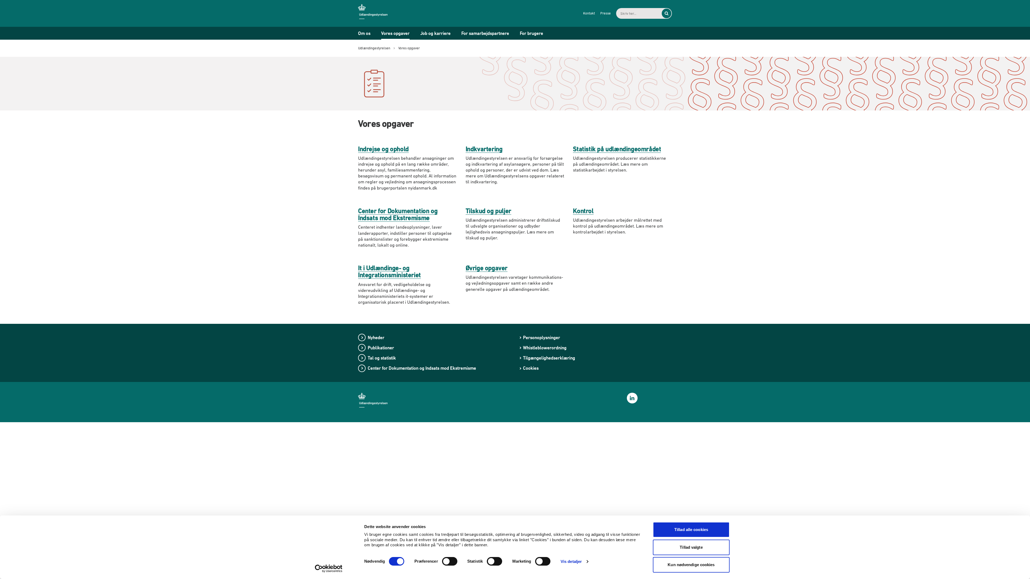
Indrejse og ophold (383, 149)
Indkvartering (484, 149)
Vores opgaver (395, 33)
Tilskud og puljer (488, 210)
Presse (605, 13)
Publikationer (381, 347)
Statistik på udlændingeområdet (617, 149)
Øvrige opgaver (486, 268)
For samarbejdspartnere (485, 33)
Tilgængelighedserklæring (549, 358)
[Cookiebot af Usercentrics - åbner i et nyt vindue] (328, 569)
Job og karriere (435, 33)
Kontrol (583, 210)
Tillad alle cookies (691, 529)
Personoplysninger (541, 337)
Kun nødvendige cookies (691, 564)
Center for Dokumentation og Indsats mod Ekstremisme (397, 214)
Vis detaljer (571, 561)
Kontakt (589, 13)
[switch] (449, 561)
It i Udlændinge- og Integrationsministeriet (389, 271)
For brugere (531, 33)
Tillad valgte (691, 547)
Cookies (531, 368)
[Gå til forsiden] (377, 13)
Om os (364, 33)
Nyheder (376, 337)
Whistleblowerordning (544, 347)
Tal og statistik (382, 358)
